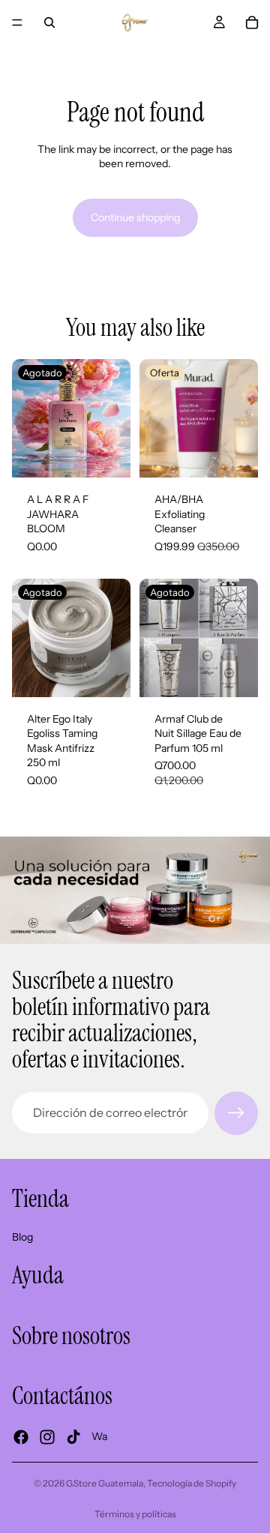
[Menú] (17, 22)
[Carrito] (252, 22)
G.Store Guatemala (104, 1483)
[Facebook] (21, 1436)
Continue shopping (135, 217)
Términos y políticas (135, 1514)
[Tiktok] (73, 1436)
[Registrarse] (236, 1113)
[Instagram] (47, 1436)
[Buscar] (49, 22)
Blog (22, 1236)
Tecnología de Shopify (191, 1483)
